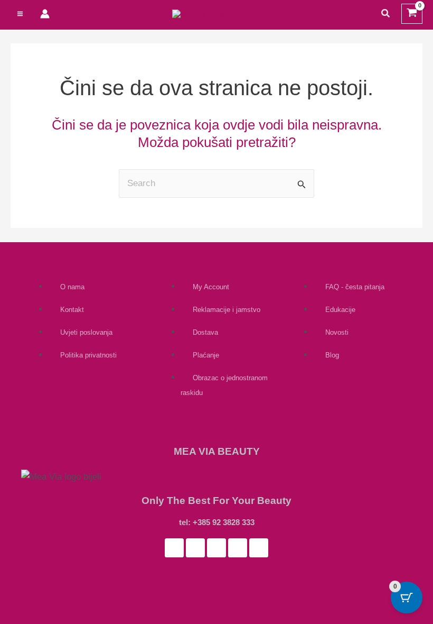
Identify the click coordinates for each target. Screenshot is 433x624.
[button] (386, 14)
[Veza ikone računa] (45, 14)
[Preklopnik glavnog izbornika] (20, 13)
